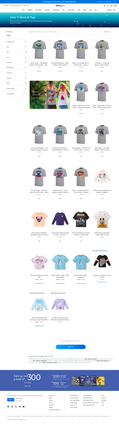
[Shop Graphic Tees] (50, 95)
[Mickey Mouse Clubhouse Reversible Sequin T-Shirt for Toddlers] (39, 219)
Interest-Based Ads (105, 416)
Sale (95, 10)
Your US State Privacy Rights (59, 416)
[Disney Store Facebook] (8, 406)
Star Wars (51, 405)
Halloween (38, 10)
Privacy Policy (19, 400)
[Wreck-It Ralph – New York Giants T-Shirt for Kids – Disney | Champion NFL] (39, 177)
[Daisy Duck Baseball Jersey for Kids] (39, 262)
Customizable (10, 94)
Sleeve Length (10, 88)
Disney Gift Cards (87, 395)
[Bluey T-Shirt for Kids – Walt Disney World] (60, 262)
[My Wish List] (111, 6)
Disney (51, 400)
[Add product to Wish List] (48, 38)
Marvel (51, 407)
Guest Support (6, 5)
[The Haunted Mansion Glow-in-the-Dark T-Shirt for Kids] (81, 219)
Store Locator (26, 5)
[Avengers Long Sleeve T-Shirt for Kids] (102, 262)
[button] (24, 94)
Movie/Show (10, 67)
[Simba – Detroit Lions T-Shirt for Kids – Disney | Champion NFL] (81, 92)
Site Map (103, 400)
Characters (52, 395)
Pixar (50, 402)
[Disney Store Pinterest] (20, 406)
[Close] (114, 2)
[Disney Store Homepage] (60, 5)
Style (8, 83)
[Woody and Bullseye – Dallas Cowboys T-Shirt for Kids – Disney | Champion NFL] (60, 49)
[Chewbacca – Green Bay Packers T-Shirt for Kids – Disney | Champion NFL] (102, 49)
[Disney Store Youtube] (24, 406)
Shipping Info (73, 402)
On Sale (9, 78)
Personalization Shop (88, 405)
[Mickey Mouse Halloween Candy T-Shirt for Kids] (102, 219)
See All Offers (108, 1)
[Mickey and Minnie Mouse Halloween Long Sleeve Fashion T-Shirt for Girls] (60, 304)
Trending (30, 10)
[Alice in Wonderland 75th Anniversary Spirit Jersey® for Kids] (39, 304)
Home (78, 10)
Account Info (73, 405)
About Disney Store (88, 400)
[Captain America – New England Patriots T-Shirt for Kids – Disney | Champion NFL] (60, 177)
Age (8, 47)
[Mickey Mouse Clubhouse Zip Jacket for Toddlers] (102, 177)
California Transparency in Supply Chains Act (17, 419)
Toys (63, 10)
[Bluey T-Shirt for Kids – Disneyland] (81, 262)
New (23, 10)
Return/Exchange (74, 400)
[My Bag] (115, 6)
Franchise (9, 62)
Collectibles (71, 10)
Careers (103, 398)
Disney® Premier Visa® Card (16, 5)
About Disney (96, 416)
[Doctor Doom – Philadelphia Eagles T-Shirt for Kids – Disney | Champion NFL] (39, 49)
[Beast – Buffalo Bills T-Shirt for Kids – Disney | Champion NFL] (102, 92)
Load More (70, 347)
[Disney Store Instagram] (12, 406)
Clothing (47, 10)
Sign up (11, 399)
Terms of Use (25, 416)
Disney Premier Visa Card (90, 402)
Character (9, 73)
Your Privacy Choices (71, 416)
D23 (102, 395)
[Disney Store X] (16, 406)
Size (8, 52)
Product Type (10, 41)
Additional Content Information (37, 416)
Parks (84, 10)
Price (8, 57)
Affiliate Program (87, 398)
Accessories (55, 10)
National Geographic (54, 409)
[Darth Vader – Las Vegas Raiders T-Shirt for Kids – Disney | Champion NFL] (102, 134)
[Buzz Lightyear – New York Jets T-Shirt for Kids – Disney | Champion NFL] (81, 134)
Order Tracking (74, 398)
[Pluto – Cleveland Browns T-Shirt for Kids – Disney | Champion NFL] (81, 177)
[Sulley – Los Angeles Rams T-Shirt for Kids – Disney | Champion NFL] (81, 49)
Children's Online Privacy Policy (85, 416)
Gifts (90, 10)
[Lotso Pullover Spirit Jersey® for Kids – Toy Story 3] (60, 219)
